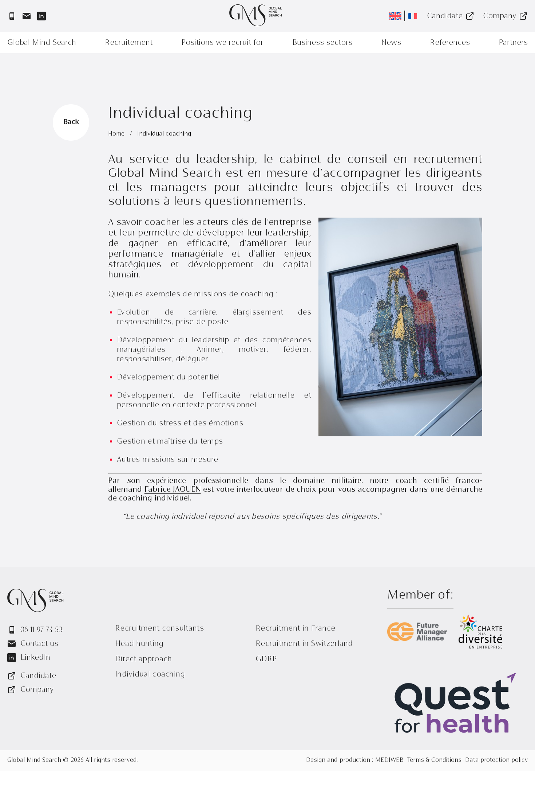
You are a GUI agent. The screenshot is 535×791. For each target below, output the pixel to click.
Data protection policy (496, 760)
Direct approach (143, 659)
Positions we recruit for (222, 42)
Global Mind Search (41, 42)
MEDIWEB (389, 760)
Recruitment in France (295, 628)
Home (117, 134)
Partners (513, 42)
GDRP (266, 659)
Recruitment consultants (159, 628)
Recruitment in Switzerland (304, 643)
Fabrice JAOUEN (172, 490)
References (450, 42)
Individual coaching (150, 674)
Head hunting (139, 643)
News (391, 42)
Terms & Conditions (434, 760)
